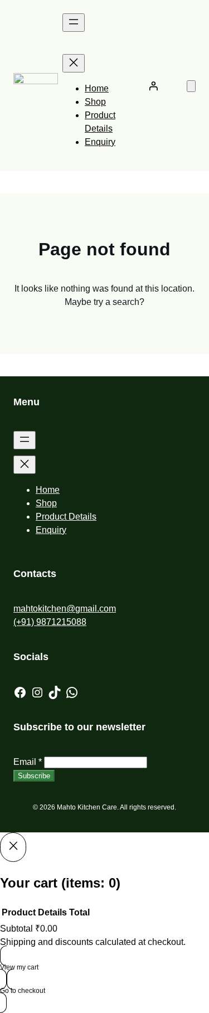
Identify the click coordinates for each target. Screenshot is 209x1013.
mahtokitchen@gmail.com (64, 608)
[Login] (153, 86)
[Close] (13, 846)
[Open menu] (73, 22)
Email (27, 762)
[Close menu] (73, 63)
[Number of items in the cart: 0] (191, 86)
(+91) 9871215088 (49, 622)
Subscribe (34, 776)
